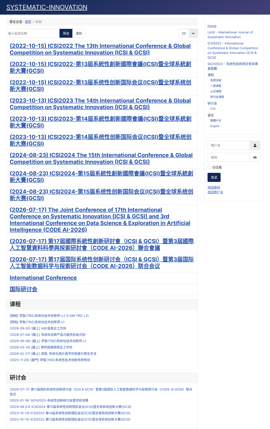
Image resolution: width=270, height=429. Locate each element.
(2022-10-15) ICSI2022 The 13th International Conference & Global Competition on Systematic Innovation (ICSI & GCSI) (100, 49)
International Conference (43, 277)
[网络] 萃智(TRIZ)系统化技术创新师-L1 (37, 322)
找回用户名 (215, 192)
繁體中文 (215, 120)
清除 (79, 33)
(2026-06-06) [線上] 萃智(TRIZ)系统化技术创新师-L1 (48, 341)
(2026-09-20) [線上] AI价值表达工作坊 (38, 328)
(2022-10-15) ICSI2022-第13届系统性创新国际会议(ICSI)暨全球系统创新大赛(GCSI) (100, 85)
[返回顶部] (263, 422)
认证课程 (215, 91)
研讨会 (212, 103)
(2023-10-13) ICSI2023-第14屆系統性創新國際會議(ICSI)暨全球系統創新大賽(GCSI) (101, 122)
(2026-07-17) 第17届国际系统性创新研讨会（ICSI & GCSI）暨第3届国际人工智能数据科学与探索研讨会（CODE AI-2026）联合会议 (102, 262)
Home (212, 26)
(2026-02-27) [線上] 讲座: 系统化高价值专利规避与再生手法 (53, 354)
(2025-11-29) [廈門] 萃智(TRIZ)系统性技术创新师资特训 (50, 360)
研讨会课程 (217, 96)
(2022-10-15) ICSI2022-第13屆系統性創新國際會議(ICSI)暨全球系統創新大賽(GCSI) (100, 67)
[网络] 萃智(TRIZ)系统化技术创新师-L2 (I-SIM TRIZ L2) (49, 316)
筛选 (66, 33)
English (214, 126)
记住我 (217, 167)
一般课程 (215, 85)
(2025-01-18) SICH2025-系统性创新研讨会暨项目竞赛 (49, 400)
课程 (211, 75)
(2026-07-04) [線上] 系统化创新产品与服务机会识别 (47, 335)
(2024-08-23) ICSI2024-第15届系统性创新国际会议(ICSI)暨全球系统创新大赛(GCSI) (101, 195)
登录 (214, 177)
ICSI (213, 108)
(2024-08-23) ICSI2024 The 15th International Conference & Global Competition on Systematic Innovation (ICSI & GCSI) (101, 158)
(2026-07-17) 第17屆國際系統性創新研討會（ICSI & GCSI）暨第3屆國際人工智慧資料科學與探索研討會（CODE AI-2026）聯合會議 (102, 244)
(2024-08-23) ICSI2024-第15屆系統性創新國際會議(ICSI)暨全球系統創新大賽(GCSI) (101, 176)
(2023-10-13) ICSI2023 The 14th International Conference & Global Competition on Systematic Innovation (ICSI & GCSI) (100, 104)
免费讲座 (215, 80)
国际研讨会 (23, 289)
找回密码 (214, 187)
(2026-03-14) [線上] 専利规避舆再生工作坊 (41, 347)
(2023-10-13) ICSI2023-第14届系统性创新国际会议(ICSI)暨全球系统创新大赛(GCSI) (101, 140)
